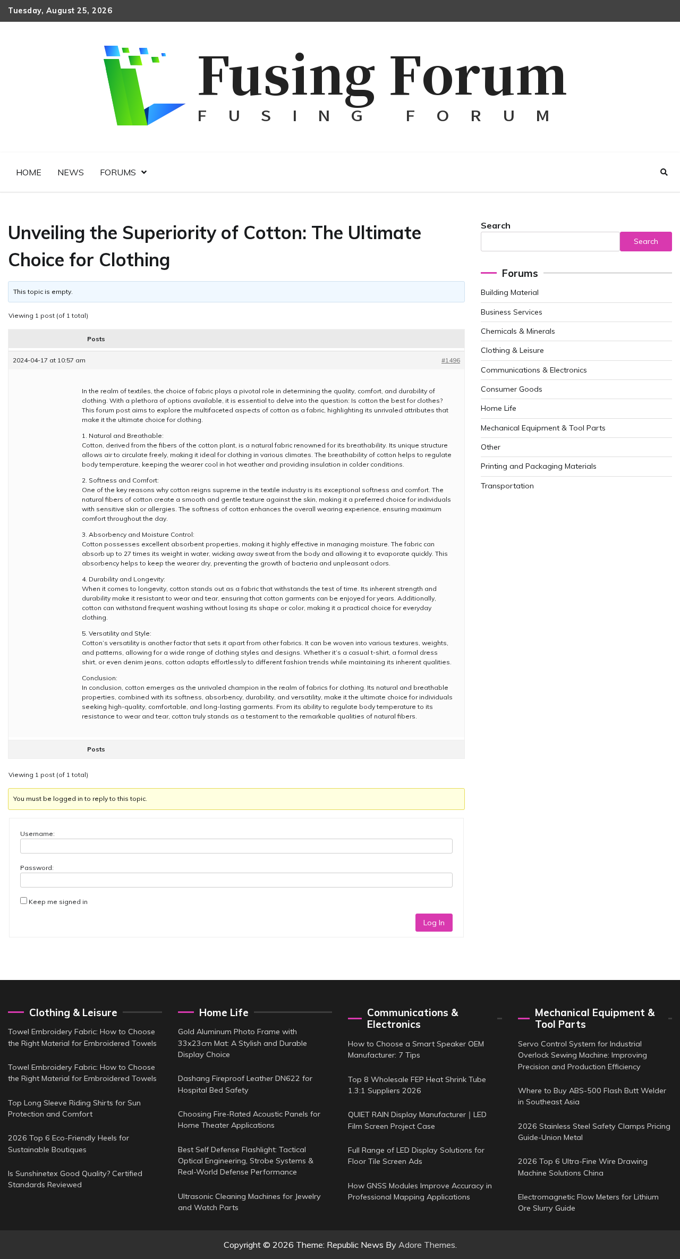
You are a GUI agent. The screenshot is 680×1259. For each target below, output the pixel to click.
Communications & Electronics (534, 370)
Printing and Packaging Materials (539, 466)
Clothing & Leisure (512, 350)
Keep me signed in (58, 902)
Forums (118, 172)
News (70, 172)
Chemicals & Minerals (518, 331)
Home (28, 172)
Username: (37, 834)
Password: (37, 868)
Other (490, 447)
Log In (434, 922)
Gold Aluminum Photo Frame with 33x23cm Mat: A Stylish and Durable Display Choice (242, 1043)
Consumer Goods (511, 389)
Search (496, 225)
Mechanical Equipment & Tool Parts (543, 428)
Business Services (511, 312)
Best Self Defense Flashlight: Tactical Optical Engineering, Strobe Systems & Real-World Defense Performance (245, 1161)
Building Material (510, 292)
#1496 (450, 360)
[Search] (664, 172)
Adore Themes (426, 1244)
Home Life (498, 408)
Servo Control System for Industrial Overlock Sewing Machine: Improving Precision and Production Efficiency (582, 1055)
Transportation (507, 486)
